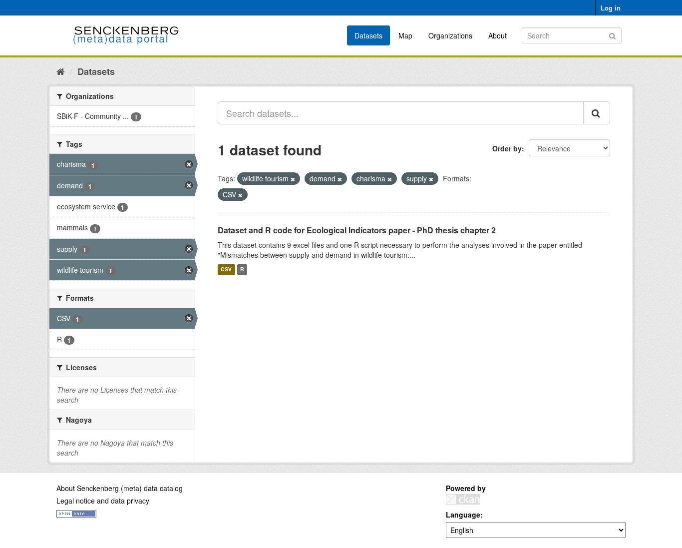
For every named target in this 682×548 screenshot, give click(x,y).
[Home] (60, 70)
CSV (226, 269)
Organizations (450, 35)
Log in (611, 7)
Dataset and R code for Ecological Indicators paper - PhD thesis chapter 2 (357, 230)
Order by (507, 148)
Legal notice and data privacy (102, 501)
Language (463, 515)
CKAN (463, 499)
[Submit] (612, 34)
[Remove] (293, 179)
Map (405, 35)
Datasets (368, 35)
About (497, 35)
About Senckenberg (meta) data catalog (119, 488)
